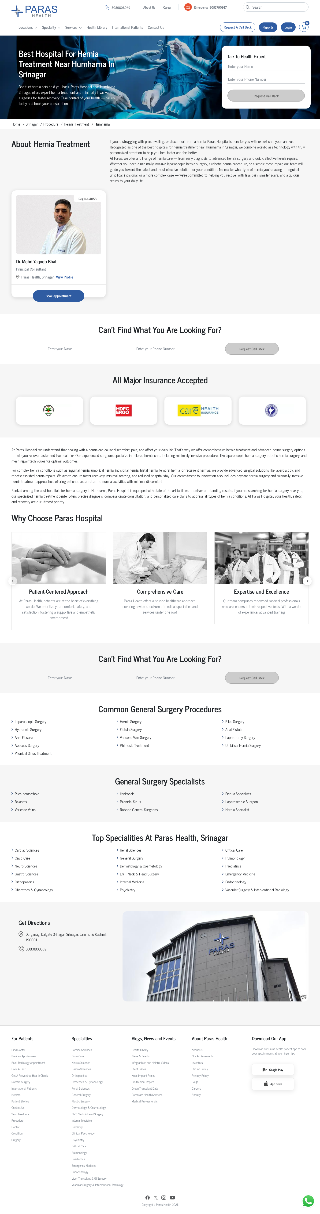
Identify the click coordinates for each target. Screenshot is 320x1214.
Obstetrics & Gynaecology (34, 889)
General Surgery (131, 858)
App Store (276, 1083)
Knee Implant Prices (143, 1075)
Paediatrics (233, 866)
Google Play (276, 1069)
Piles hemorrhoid (27, 793)
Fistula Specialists (238, 793)
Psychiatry (127, 889)
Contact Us (156, 27)
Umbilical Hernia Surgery (243, 745)
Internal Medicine (132, 882)
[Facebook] (147, 1198)
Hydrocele (127, 793)
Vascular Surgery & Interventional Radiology (257, 889)
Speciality (49, 27)
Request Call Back (266, 95)
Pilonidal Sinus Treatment (33, 753)
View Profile (64, 277)
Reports (268, 27)
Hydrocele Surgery (28, 729)
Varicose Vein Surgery (135, 737)
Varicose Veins (25, 809)
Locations (26, 27)
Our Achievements (203, 1056)
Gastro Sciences (26, 874)
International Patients (127, 27)
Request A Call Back (238, 27)
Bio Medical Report (143, 1081)
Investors (197, 1062)
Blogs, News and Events (154, 1038)
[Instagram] (164, 1198)
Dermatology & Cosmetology (141, 866)
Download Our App (269, 1038)
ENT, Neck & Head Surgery (139, 874)
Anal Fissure (24, 737)
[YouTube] (172, 1198)
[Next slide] (307, 581)
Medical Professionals (145, 1101)
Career (167, 7)
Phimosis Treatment (134, 745)
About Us (149, 7)
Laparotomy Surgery (240, 737)
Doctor (15, 1126)
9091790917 (218, 7)
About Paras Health (209, 1038)
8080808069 (121, 7)
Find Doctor (18, 1049)
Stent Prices (139, 1068)
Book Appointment (58, 296)
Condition (16, 1133)
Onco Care (22, 858)
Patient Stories (20, 1101)
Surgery (16, 1139)
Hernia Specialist (237, 809)
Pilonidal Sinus (130, 801)
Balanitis (21, 801)
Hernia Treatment (76, 124)
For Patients (22, 1038)
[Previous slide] (12, 581)
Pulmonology (235, 858)
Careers (196, 1088)
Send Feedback (20, 1114)
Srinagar (32, 124)
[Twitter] (156, 1198)
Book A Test (18, 1068)
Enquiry (196, 1094)
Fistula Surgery (131, 729)
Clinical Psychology (83, 1133)
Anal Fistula (233, 729)
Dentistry (77, 1126)
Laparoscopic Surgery (30, 721)
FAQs (195, 1081)
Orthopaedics (24, 882)
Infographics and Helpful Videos (150, 1062)
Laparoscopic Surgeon (241, 801)
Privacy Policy (200, 1075)
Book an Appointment (24, 1056)
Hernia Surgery (130, 721)
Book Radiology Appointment (28, 1062)
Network (16, 1094)
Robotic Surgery (20, 1081)
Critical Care (234, 850)
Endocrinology (235, 882)
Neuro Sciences (26, 866)
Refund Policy (200, 1068)
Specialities (82, 1038)
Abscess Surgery (27, 745)
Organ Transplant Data (145, 1088)
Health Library (97, 27)
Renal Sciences (130, 850)
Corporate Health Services (147, 1094)
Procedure (50, 124)
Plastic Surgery (81, 1101)
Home (15, 124)
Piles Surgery (234, 721)
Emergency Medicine (240, 874)
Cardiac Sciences (27, 850)
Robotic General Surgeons (139, 809)
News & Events (141, 1056)
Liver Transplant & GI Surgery (89, 1178)
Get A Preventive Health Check (29, 1075)
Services (71, 27)
